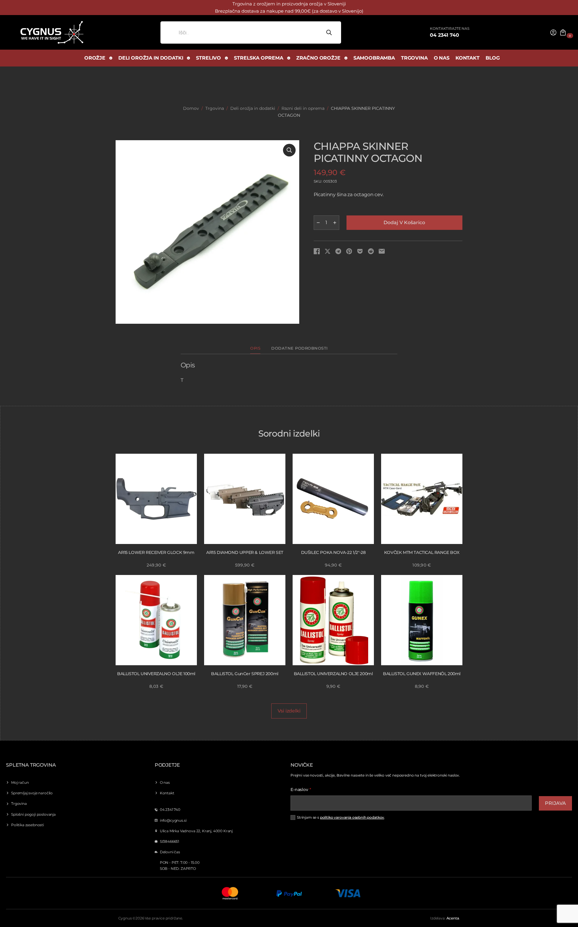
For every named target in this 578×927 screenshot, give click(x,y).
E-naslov (301, 789)
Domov (191, 108)
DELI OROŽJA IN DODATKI (150, 58)
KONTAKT (467, 58)
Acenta (452, 918)
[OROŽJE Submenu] (111, 58)
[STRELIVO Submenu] (226, 58)
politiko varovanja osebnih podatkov (352, 817)
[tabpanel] (289, 372)
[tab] (255, 348)
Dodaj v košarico (404, 222)
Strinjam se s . (341, 817)
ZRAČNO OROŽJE (318, 58)
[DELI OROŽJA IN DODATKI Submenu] (189, 58)
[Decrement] (318, 222)
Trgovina (214, 108)
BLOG (493, 58)
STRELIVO (208, 58)
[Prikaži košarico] (563, 32)
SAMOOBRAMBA (374, 58)
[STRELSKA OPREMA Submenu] (289, 58)
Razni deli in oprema (303, 108)
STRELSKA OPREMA (258, 58)
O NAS (441, 58)
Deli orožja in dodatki (252, 108)
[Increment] (335, 222)
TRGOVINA (414, 58)
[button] (289, 150)
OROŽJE (94, 58)
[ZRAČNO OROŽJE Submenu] (346, 58)
